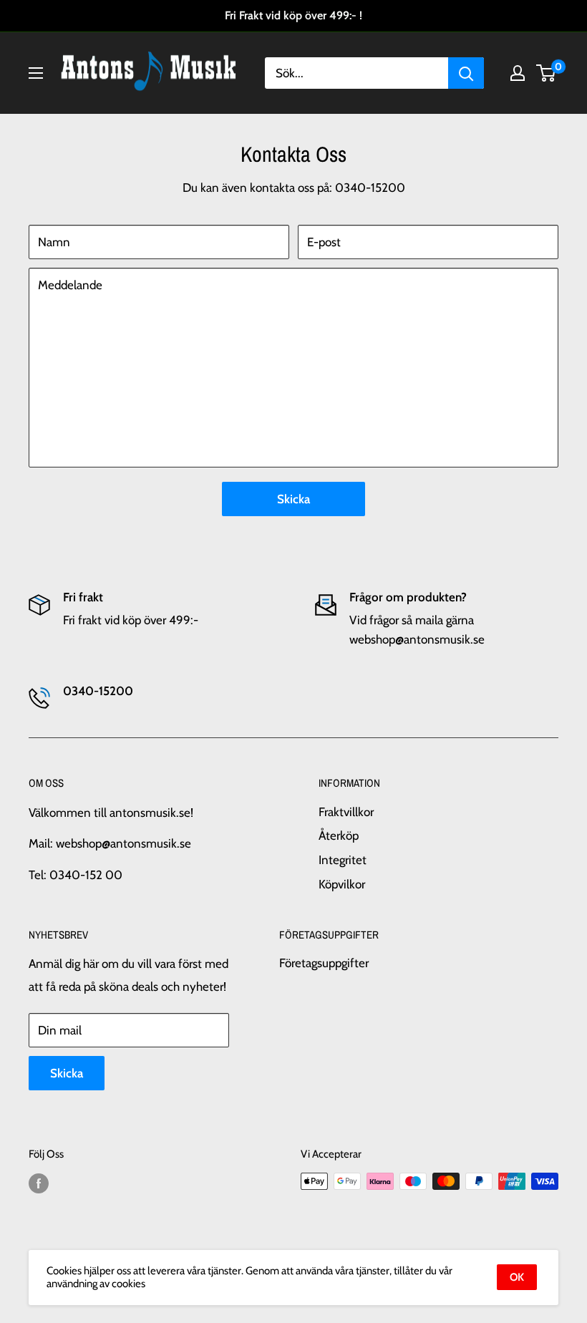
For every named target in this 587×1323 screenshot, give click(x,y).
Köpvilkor (342, 884)
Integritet (343, 860)
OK (517, 1277)
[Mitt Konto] (517, 73)
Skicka (293, 499)
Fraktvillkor (346, 812)
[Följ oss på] (39, 1183)
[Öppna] (36, 73)
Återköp (339, 835)
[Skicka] (466, 73)
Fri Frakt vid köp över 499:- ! (293, 15)
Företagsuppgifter (324, 963)
